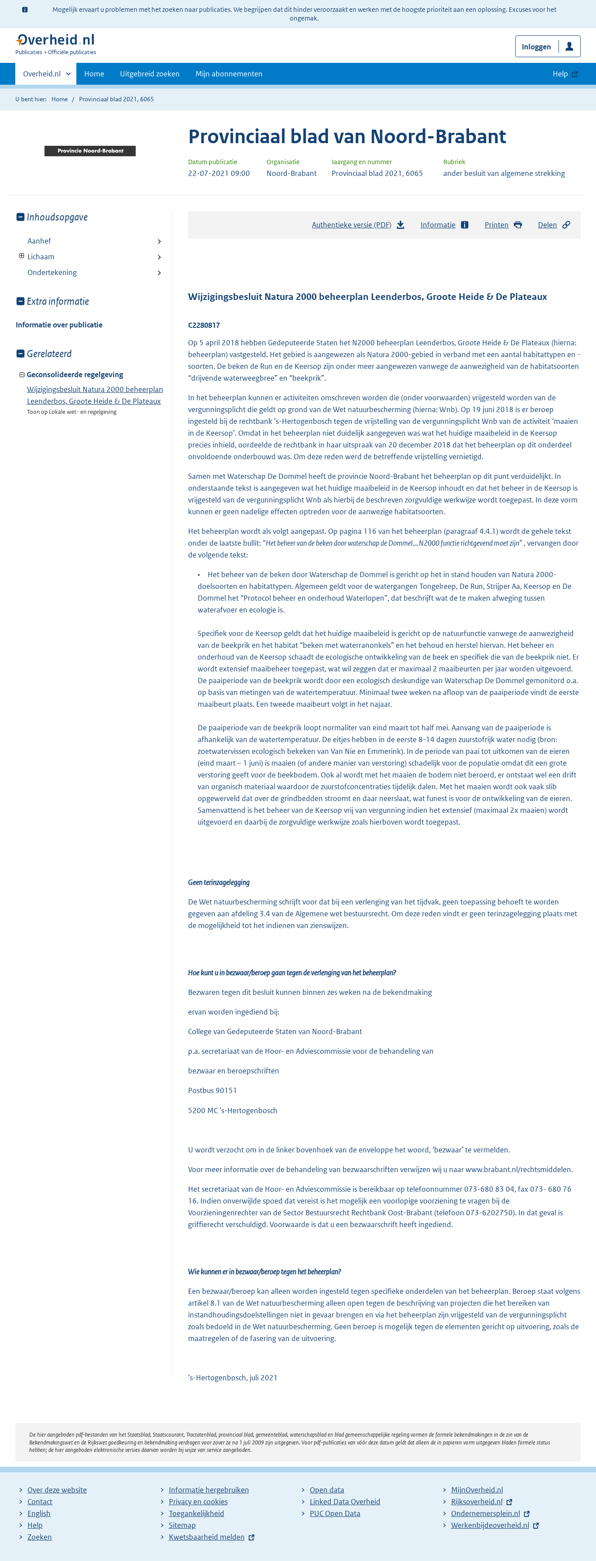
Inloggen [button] (536, 47)
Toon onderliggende (22, 256)
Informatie (438, 225)
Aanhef (39, 241)
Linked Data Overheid (345, 1501)
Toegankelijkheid (196, 1513)
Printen (497, 225)
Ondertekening (52, 272)
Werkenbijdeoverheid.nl (490, 1525)
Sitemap (182, 1525)
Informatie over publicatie (59, 325)
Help (35, 1525)
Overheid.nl (42, 77)
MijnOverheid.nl (477, 1490)
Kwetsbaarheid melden (207, 1537)
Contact (39, 1501)
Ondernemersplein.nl (485, 1513)
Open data (327, 1490)
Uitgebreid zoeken (150, 74)
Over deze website (57, 1490)
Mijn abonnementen (229, 74)
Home (94, 74)
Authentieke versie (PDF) (354, 227)
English (39, 1513)
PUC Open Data (335, 1513)
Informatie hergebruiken (209, 1490)
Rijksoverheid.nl (477, 1501)
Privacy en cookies (198, 1501)
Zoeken (39, 1537)
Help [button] (560, 74)
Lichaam (35, 256)
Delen (547, 225)
